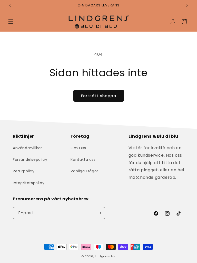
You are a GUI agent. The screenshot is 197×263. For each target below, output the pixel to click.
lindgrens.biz (105, 256)
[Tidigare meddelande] (10, 5)
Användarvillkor (27, 148)
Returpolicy (24, 171)
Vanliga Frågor (84, 171)
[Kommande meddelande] (187, 5)
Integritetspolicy (28, 182)
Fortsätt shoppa (98, 95)
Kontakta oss (83, 159)
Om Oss (78, 148)
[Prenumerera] (99, 213)
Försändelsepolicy (30, 159)
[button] (10, 21)
